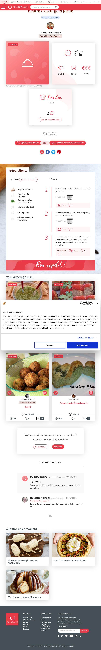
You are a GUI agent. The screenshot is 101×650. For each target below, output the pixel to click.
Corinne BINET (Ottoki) (27, 399)
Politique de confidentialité (45, 625)
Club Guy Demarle (29, 620)
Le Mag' (25, 622)
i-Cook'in (17, 2)
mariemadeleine (38, 477)
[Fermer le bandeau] (97, 303)
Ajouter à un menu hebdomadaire (69, 142)
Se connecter (40, 446)
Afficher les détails (85, 338)
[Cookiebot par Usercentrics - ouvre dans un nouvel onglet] (82, 303)
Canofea (54, 2)
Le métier (91, 2)
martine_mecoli (74, 399)
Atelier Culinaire (78, 2)
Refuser (50, 345)
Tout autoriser (82, 345)
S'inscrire (58, 446)
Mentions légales (46, 622)
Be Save (29, 2)
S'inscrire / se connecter (37, 646)
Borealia (66, 2)
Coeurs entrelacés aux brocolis (74, 403)
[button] (3, 7)
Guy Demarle (27, 617)
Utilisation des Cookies (45, 629)
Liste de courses (29, 180)
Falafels (27, 407)
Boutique (41, 2)
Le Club (4, 2)
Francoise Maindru (40, 498)
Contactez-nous (46, 617)
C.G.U (43, 620)
